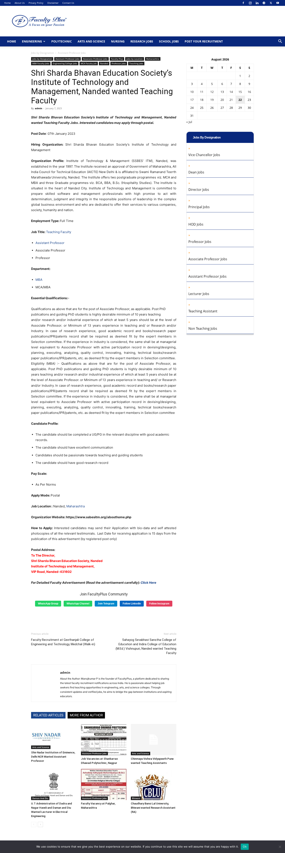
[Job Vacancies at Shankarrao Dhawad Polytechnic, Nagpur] (103, 739)
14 (231, 92)
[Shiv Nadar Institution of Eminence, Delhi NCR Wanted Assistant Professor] (54, 736)
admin (38, 108)
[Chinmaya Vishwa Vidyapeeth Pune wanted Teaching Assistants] (153, 739)
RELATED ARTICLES (48, 715)
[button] (280, 42)
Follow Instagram (159, 603)
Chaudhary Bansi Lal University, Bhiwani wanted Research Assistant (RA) (153, 807)
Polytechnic (61, 41)
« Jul (189, 122)
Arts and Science (91, 41)
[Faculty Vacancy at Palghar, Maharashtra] (103, 784)
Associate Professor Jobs (95, 58)
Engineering (32, 41)
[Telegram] (264, 3)
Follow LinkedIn (132, 603)
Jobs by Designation (42, 53)
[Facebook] (243, 3)
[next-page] (40, 824)
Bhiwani (136, 798)
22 (240, 100)
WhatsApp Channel (78, 603)
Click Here (148, 583)
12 (212, 92)
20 (222, 100)
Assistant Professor (49, 243)
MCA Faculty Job (89, 63)
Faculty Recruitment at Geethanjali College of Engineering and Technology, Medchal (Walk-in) (63, 642)
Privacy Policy (36, 2)
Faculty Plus (117, 58)
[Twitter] (271, 3)
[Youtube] (278, 3)
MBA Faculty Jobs (40, 63)
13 (222, 92)
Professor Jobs (119, 63)
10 (192, 92)
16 (249, 92)
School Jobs (169, 41)
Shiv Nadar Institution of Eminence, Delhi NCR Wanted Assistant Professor (53, 756)
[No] (280, 847)
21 (231, 100)
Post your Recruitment (204, 41)
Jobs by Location (134, 58)
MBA (38, 280)
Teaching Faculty (58, 232)
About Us (20, 2)
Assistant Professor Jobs (67, 58)
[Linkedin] (257, 3)
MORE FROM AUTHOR (86, 715)
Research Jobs (141, 41)
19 (212, 100)
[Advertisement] (104, 618)
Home (7, 2)
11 (201, 92)
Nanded (104, 63)
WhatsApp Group (48, 603)
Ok (245, 846)
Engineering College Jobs (65, 63)
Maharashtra (152, 58)
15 (240, 92)
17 (192, 100)
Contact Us (68, 2)
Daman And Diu (40, 798)
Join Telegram (106, 603)
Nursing (118, 41)
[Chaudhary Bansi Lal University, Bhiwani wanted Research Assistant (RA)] (153, 784)
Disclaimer (52, 2)
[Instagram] (250, 3)
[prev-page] (33, 824)
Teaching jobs (136, 63)
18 (201, 100)
